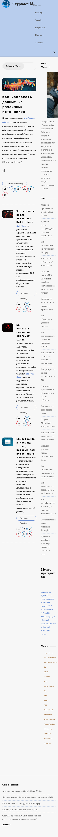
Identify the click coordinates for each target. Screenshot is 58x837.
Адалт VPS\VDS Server (47, 602)
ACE (45, 681)
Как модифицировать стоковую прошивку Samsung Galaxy (48, 506)
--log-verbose (48, 653)
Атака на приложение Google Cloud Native (22, 791)
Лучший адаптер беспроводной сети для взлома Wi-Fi (47, 228)
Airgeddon (47, 733)
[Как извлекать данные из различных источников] (19, 84)
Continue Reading (14, 183)
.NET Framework (50, 657)
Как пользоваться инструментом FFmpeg (21, 803)
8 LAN (46, 672)
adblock (46, 700)
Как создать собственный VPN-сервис (47, 262)
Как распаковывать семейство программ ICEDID (47, 339)
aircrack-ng (48, 729)
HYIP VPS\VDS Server (47, 613)
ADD (45, 705)
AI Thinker (47, 743)
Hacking (38, 12)
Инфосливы (40, 28)
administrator (48, 714)
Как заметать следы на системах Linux (23, 332)
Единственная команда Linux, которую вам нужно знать (25, 446)
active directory (49, 686)
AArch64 (47, 676)
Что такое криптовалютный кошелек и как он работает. (47, 393)
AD (45, 691)
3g (45, 667)
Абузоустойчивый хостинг (48, 620)
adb (45, 695)
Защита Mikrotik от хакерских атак (48, 423)
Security (38, 20)
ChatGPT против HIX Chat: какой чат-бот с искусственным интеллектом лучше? (48, 282)
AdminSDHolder (49, 719)
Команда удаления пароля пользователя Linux (47, 453)
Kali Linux (21, 226)
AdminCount (48, 710)
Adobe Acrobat (49, 724)
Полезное (39, 35)
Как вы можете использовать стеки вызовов (48, 436)
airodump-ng (48, 738)
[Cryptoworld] (7, 4)
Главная (37, 5)
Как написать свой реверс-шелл (47, 410)
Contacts (39, 43)
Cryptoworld (22, 4)
